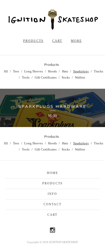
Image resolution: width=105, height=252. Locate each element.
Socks (66, 77)
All (6, 71)
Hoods (52, 71)
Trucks (98, 71)
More (76, 41)
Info (52, 194)
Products (33, 41)
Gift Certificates (46, 77)
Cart (57, 41)
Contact (52, 204)
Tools (26, 77)
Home (52, 173)
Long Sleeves (33, 71)
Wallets (80, 77)
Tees (16, 71)
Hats (65, 71)
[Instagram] (52, 230)
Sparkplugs (81, 71)
